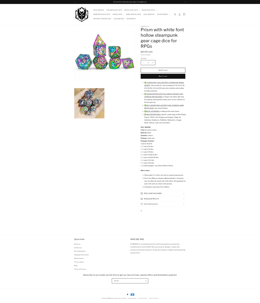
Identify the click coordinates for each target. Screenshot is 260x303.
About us (77, 244)
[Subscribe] (146, 281)
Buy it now (163, 76)
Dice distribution (80, 251)
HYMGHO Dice (110, 298)
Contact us (78, 247)
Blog (75, 265)
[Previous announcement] (75, 2)
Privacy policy (79, 262)
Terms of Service (80, 269)
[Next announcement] (185, 2)
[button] (132, 10)
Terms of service (154, 298)
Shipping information (81, 255)
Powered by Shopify (121, 298)
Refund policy (79, 258)
